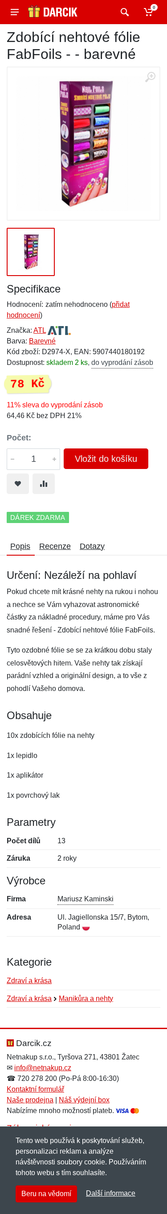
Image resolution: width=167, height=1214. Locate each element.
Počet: (19, 437)
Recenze (55, 546)
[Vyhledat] (123, 12)
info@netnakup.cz (42, 1068)
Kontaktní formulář (35, 1089)
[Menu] (15, 12)
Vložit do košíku (106, 459)
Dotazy (92, 546)
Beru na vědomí (46, 1193)
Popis (20, 546)
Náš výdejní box (84, 1100)
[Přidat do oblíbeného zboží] (18, 483)
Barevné (42, 341)
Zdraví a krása (29, 980)
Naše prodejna (30, 1100)
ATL (39, 330)
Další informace (110, 1193)
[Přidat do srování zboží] (44, 483)
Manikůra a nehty (86, 998)
